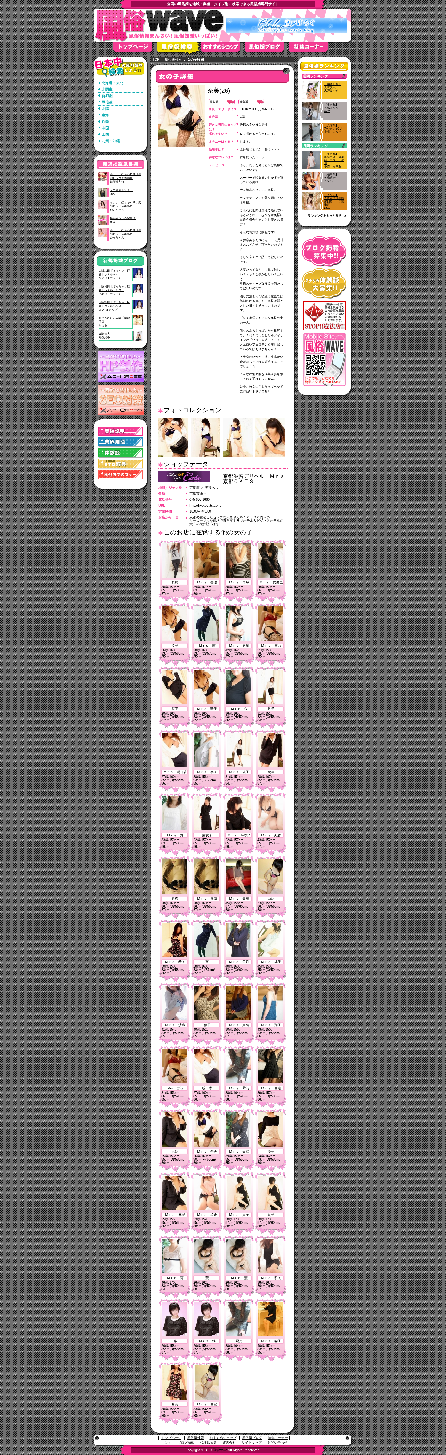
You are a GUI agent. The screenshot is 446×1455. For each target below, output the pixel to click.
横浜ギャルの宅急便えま (123, 220)
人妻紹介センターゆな (121, 192)
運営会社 (229, 1442)
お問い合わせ (277, 1442)
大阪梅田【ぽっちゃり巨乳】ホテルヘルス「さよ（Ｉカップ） (114, 274)
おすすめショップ (223, 48)
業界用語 (120, 442)
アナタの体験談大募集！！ (324, 283)
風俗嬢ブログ (267, 48)
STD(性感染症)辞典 (120, 464)
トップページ (135, 48)
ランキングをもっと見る (325, 216)
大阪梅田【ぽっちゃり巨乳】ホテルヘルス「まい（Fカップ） (114, 306)
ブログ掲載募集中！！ (324, 251)
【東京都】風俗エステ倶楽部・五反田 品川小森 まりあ (334, 160)
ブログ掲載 (186, 1442)
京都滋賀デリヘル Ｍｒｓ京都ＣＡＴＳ (254, 478)
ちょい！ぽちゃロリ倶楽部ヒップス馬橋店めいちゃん (125, 206)
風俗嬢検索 (179, 48)
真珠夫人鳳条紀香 (104, 335)
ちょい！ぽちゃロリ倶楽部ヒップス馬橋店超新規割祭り (125, 178)
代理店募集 (208, 1442)
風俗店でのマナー (120, 474)
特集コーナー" (311, 48)
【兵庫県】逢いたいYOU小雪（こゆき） (334, 128)
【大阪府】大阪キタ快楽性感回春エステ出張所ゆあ (334, 201)
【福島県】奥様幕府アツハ (331, 177)
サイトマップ (252, 1442)
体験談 (120, 453)
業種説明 (120, 431)
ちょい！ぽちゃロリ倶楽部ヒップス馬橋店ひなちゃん (125, 234)
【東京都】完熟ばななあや (331, 108)
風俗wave (220, 1450)
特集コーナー (278, 1438)
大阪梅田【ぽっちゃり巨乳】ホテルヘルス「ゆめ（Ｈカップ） (114, 290)
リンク (167, 1442)
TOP (156, 59)
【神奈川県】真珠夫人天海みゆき (332, 87)
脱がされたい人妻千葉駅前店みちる (114, 321)
